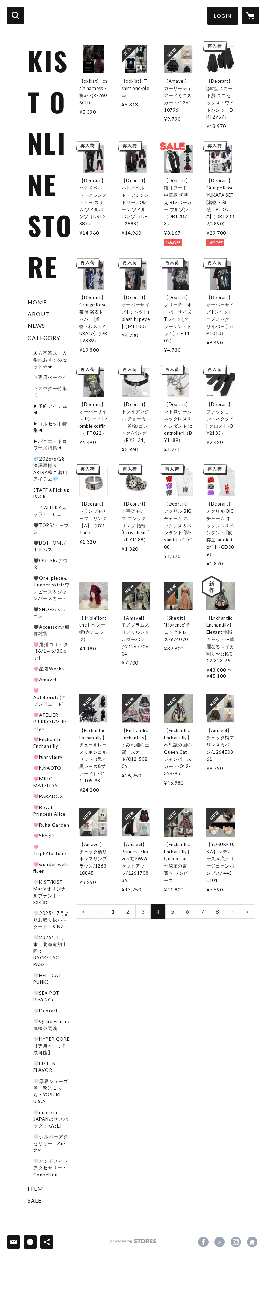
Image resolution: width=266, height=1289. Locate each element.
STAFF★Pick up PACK (51, 493)
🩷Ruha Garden (51, 825)
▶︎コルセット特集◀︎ (50, 427)
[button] (222, 16)
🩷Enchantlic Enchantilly (48, 742)
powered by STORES (133, 1243)
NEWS (36, 325)
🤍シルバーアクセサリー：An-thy (50, 1143)
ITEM (35, 1188)
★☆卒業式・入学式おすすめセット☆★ (50, 359)
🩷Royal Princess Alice (49, 811)
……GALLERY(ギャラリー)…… (50, 511)
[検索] (15, 15)
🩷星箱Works (48, 668)
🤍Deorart (45, 1010)
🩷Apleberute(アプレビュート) (49, 697)
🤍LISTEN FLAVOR (44, 1067)
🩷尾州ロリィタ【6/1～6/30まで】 (50, 651)
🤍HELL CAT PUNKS (47, 979)
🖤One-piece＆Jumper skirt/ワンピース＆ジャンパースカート (51, 588)
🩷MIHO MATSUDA (45, 782)
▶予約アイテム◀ (50, 409)
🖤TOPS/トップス (51, 528)
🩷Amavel (44, 680)
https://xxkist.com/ (252, 1242)
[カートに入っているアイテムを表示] (250, 15)
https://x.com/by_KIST (219, 1242)
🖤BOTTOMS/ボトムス (49, 546)
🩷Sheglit (44, 835)
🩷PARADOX (48, 796)
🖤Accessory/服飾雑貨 (51, 630)
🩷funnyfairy (48, 757)
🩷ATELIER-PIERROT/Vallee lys (50, 721)
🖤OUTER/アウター (50, 564)
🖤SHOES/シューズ (50, 612)
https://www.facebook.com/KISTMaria (203, 1242)
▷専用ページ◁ (50, 377)
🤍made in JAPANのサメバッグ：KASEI (50, 1119)
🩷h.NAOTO (47, 768)
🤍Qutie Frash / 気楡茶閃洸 (51, 1025)
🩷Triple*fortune (49, 850)
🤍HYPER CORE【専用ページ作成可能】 (51, 1045)
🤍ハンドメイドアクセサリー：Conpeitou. (50, 1167)
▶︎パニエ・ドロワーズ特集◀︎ (50, 444)
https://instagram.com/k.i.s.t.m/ (236, 1242)
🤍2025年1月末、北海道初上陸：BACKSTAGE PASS (50, 951)
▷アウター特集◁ (50, 392)
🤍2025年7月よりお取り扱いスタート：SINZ (51, 919)
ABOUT (39, 313)
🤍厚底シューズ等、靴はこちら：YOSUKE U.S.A (50, 1091)
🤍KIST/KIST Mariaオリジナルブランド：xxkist (49, 892)
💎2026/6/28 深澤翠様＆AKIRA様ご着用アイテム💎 (50, 469)
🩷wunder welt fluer (50, 868)
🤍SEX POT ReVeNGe (46, 996)
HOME (37, 302)
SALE (35, 1200)
